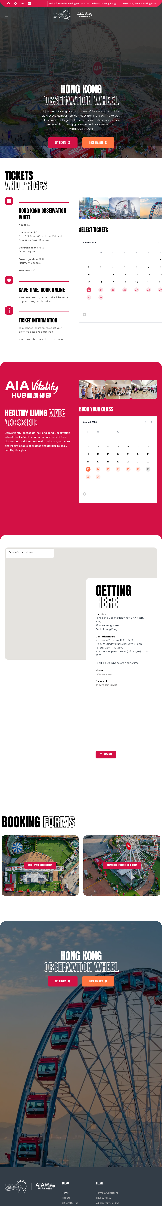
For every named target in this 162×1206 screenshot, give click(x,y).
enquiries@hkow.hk (106, 684)
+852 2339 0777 (104, 673)
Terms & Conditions (107, 1192)
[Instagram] (15, 3)
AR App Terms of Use (107, 1203)
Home (65, 1192)
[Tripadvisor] (22, 3)
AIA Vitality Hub (70, 1203)
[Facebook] (8, 3)
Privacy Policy (103, 1198)
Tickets (66, 1198)
